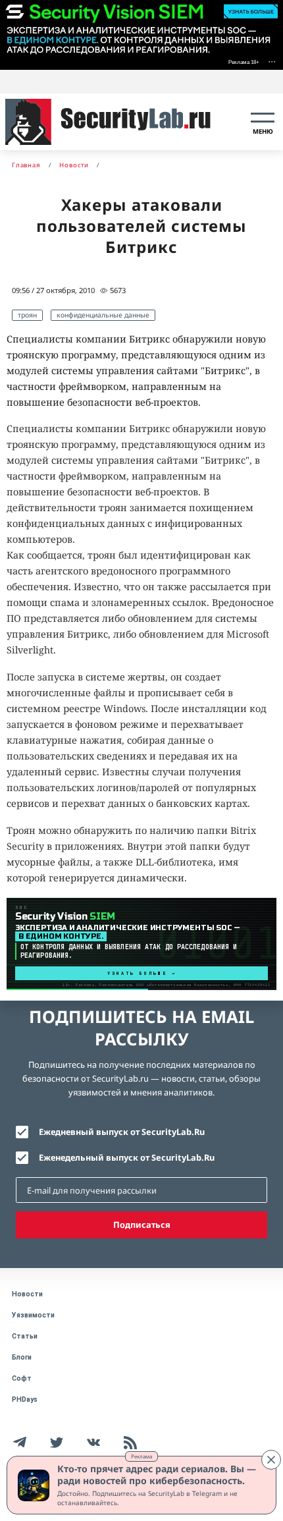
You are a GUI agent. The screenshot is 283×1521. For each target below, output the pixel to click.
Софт (22, 1378)
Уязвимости (33, 1315)
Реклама (141, 1456)
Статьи (25, 1336)
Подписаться (141, 1225)
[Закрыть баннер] (271, 1460)
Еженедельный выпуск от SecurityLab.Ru (127, 1157)
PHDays (25, 1399)
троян (27, 314)
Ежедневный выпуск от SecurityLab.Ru (122, 1132)
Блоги (22, 1357)
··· (272, 61)
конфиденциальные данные (103, 314)
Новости (27, 1294)
